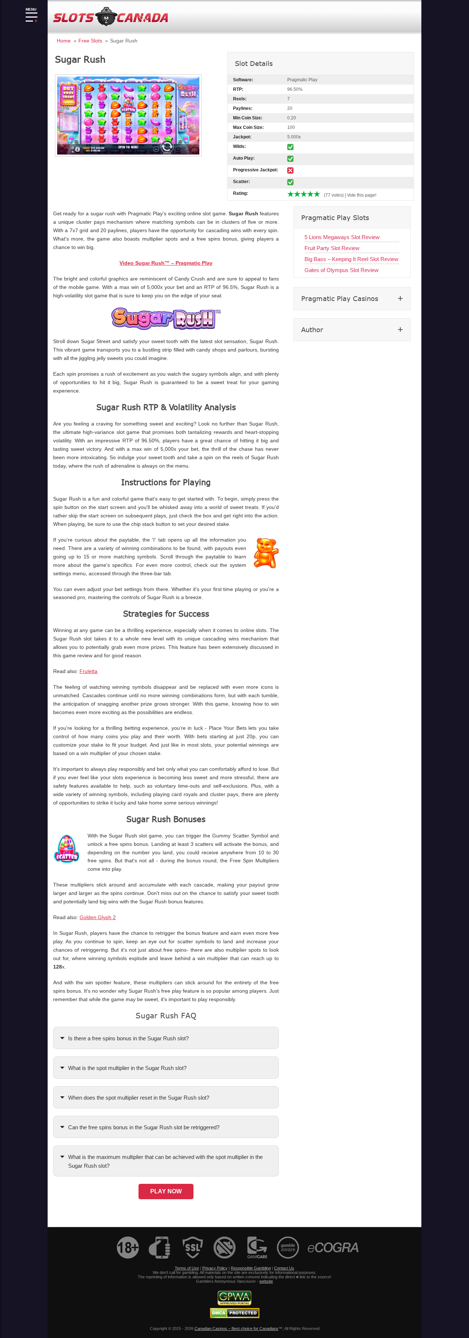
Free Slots (90, 41)
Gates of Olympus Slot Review (341, 270)
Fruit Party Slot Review (331, 248)
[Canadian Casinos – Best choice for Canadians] (110, 25)
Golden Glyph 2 (98, 917)
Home (64, 41)
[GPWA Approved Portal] (234, 1304)
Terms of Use (187, 1268)
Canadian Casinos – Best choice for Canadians (236, 1328)
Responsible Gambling (251, 1268)
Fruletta (88, 671)
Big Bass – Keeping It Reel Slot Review (351, 259)
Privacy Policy (215, 1268)
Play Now (166, 1191)
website (266, 1281)
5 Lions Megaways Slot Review (342, 237)
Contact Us (284, 1268)
